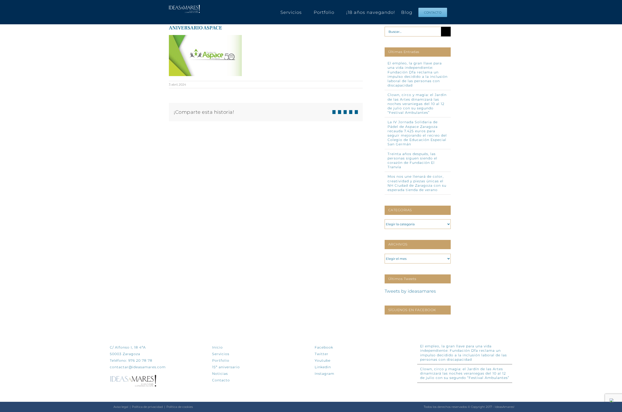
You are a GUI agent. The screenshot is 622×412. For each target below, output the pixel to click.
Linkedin (323, 367)
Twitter (321, 354)
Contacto (221, 380)
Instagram (324, 373)
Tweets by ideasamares (410, 291)
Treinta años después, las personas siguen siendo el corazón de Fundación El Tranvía (412, 160)
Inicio (217, 347)
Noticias (220, 373)
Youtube (322, 360)
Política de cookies (179, 407)
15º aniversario (226, 367)
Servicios (220, 354)
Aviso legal (120, 407)
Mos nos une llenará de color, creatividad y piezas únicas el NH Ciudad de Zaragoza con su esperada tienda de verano (417, 183)
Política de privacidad (147, 407)
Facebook (324, 347)
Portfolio (220, 360)
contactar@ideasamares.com (138, 367)
